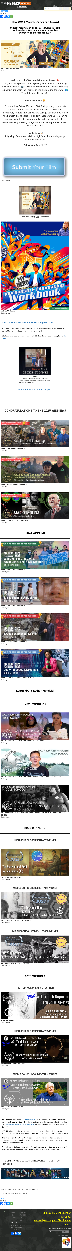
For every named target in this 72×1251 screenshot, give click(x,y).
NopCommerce (20, 1229)
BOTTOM (4, 11)
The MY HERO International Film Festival (19, 1124)
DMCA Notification (15, 1222)
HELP (12, 1215)
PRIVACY (13, 1217)
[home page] (13, 3)
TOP (2, 1198)
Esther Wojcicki (30, 1120)
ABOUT (13, 1212)
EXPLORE (23, 1212)
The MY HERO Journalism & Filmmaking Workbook (28, 322)
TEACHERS (23, 1215)
